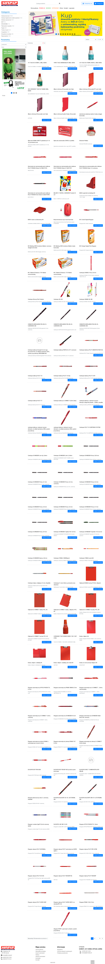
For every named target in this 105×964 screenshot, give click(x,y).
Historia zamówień (40, 956)
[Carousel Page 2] (14, 93)
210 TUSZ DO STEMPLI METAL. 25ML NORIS (90, 62)
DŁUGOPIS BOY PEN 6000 (34, 769)
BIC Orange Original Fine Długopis (87, 246)
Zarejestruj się (88, 3)
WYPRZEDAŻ (55, 8)
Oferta (61, 8)
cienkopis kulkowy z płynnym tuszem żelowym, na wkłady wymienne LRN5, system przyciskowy (65, 429)
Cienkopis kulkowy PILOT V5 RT (87, 375)
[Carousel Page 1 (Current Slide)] (11, 93)
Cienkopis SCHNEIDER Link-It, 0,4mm (63, 455)
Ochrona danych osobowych (64, 951)
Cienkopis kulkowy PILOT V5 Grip (62, 375)
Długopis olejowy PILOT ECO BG (36, 876)
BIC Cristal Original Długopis (86, 219)
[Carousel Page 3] (16, 93)
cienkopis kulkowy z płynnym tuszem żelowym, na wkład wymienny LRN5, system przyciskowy (39, 429)
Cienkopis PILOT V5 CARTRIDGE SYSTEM (89, 427)
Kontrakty (38, 958)
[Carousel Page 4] (63, 34)
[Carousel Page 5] (65, 34)
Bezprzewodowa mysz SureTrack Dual (63, 219)
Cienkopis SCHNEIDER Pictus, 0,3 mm (88, 482)
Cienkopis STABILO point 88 (86, 558)
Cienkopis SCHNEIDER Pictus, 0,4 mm (37, 507)
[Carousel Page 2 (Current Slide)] (58, 34)
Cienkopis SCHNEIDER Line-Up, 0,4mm (37, 455)
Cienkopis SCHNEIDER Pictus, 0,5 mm (63, 507)
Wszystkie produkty (41, 951)
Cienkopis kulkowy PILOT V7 (35, 400)
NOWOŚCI (48, 8)
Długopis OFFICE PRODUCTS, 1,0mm (88, 824)
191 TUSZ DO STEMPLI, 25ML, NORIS (37, 62)
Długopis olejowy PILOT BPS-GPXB (88, 849)
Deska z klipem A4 (84, 636)
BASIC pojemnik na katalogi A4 (87, 193)
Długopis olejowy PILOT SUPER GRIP (37, 902)
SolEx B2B (53, 962)
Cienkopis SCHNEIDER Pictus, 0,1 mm (37, 482)
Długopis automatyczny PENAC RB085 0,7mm (65, 687)
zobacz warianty (47, 68)
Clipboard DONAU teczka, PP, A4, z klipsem (90, 583)
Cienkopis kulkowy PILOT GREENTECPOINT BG (91, 350)
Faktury (37, 954)
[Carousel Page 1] (56, 34)
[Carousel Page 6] (67, 34)
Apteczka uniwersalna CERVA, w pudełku (64, 140)
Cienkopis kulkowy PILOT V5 (35, 375)
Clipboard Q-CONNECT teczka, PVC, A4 (89, 609)
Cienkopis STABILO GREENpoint (62, 558)
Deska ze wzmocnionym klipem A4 (88, 662)
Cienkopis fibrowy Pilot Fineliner (36, 299)
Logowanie (71, 8)
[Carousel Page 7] (70, 34)
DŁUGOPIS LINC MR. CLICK (60, 824)
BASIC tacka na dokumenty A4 (35, 219)
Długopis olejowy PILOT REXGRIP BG (63, 876)
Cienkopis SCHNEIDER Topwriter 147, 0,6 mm (90, 531)
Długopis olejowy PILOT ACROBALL (37, 849)
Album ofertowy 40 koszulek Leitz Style (38, 114)
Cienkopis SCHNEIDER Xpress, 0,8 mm (37, 558)
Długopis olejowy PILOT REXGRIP (87, 876)
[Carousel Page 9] (74, 34)
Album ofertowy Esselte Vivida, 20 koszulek (65, 114)
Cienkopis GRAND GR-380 (85, 299)
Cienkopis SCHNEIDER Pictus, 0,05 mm (89, 455)
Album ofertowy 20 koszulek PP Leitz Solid (90, 89)
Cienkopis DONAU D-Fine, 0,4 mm (87, 272)
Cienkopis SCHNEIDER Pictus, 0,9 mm (37, 531)
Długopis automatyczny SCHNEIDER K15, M (64, 715)
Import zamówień (40, 953)
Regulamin (60, 949)
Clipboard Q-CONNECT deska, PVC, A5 (37, 609)
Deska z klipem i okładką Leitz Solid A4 (63, 662)
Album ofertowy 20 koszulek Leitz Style (64, 89)
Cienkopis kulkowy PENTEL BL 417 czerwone (65, 350)
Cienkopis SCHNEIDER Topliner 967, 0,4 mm (65, 531)
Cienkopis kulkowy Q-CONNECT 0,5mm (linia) (65, 400)
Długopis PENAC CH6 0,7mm (86, 902)
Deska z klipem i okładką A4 (35, 662)
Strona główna (34, 8)
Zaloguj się (99, 3)
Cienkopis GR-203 (58, 299)
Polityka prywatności (62, 953)
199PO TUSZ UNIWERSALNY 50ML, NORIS (64, 62)
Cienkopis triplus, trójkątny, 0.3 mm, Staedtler (39, 583)
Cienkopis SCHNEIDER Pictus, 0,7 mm (88, 507)
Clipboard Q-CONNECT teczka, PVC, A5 (38, 636)
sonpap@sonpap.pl (87, 952)
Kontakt (66, 8)
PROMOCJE (42, 8)
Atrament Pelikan (83, 140)
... (97, 938)
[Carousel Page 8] (72, 34)
